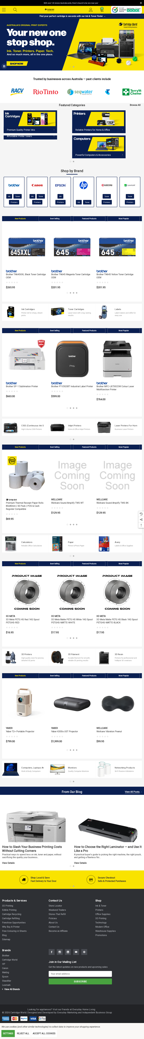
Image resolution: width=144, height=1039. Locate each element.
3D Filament (73, 654)
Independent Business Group (97, 1012)
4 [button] (76, 293)
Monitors (72, 767)
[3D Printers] (10, 657)
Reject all (23, 1033)
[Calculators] (10, 543)
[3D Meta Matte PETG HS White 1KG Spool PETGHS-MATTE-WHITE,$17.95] (72, 592)
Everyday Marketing (67, 1012)
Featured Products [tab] (89, 219)
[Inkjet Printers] (57, 427)
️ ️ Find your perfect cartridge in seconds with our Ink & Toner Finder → (72, 16)
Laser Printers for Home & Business (126, 425)
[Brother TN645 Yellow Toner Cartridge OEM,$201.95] (117, 247)
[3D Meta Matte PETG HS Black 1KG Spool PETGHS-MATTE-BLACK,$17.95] (117, 592)
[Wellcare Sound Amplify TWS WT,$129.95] (72, 475)
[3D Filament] (57, 657)
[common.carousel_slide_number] (72, 44)
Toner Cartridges (76, 309)
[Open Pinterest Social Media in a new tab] (84, 952)
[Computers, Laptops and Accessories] (10, 769)
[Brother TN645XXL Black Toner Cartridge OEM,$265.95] (27, 247)
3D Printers (26, 654)
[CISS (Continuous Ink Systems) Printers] (10, 427)
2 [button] (73, 161)
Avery (117, 542)
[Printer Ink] (30, 121)
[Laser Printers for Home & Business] (104, 427)
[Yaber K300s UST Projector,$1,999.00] (72, 704)
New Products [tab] (20, 219)
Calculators (26, 542)
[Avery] (104, 543)
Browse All (135, 105)
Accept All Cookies (44, 1033)
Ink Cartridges (28, 309)
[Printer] (99, 121)
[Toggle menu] (4, 9)
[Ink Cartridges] (10, 312)
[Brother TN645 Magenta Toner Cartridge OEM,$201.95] (72, 247)
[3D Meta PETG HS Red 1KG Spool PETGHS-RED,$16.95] (27, 592)
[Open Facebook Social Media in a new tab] (52, 952)
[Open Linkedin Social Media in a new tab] (68, 952)
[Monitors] (57, 769)
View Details (8, 863)
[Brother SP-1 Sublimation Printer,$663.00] (27, 359)
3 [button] (73, 293)
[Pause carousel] (4, 66)
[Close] (141, 3)
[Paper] (57, 543)
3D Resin (119, 654)
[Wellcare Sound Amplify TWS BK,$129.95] (117, 475)
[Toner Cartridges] (57, 312)
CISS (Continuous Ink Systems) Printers (32, 425)
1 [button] (70, 161)
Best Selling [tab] (54, 219)
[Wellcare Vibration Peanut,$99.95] (117, 704)
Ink (9, 196)
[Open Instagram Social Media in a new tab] (60, 952)
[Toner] (30, 137)
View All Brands (12, 989)
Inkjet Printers (74, 425)
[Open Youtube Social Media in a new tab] (76, 952)
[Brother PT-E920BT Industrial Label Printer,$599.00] (72, 359)
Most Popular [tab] (124, 219)
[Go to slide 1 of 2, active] (70, 66)
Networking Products (125, 767)
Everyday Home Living (83, 1009)
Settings (8, 1033)
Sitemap (6, 939)
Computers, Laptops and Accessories (32, 767)
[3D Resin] (104, 657)
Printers (14, 202)
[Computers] (99, 146)
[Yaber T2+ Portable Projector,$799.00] (27, 704)
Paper (71, 542)
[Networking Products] (104, 769)
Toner (17, 196)
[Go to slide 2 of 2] (73, 66)
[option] (38, 124)
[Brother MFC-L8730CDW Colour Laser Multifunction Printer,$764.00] (117, 359)
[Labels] (104, 312)
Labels (118, 309)
